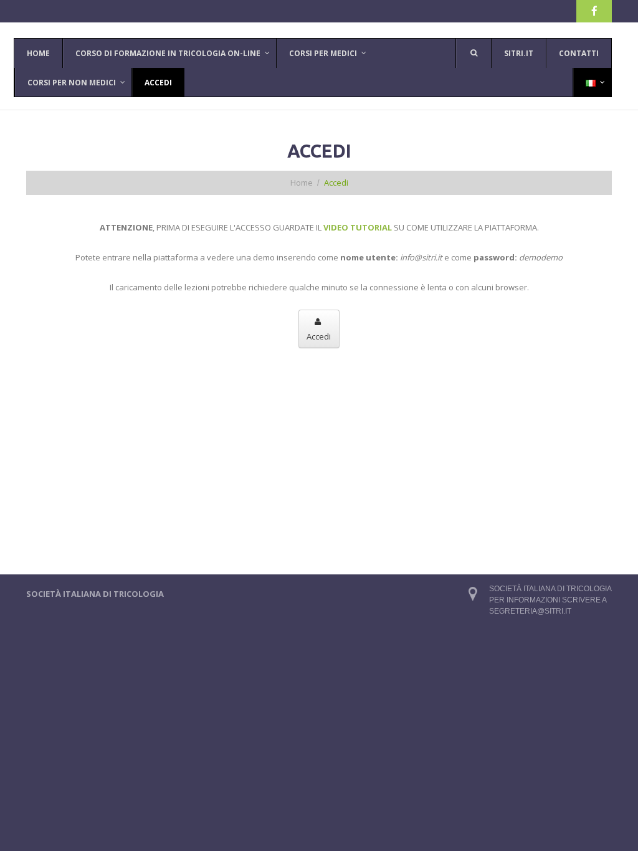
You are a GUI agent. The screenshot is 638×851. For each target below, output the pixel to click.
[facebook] (594, 11)
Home (301, 182)
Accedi (319, 336)
